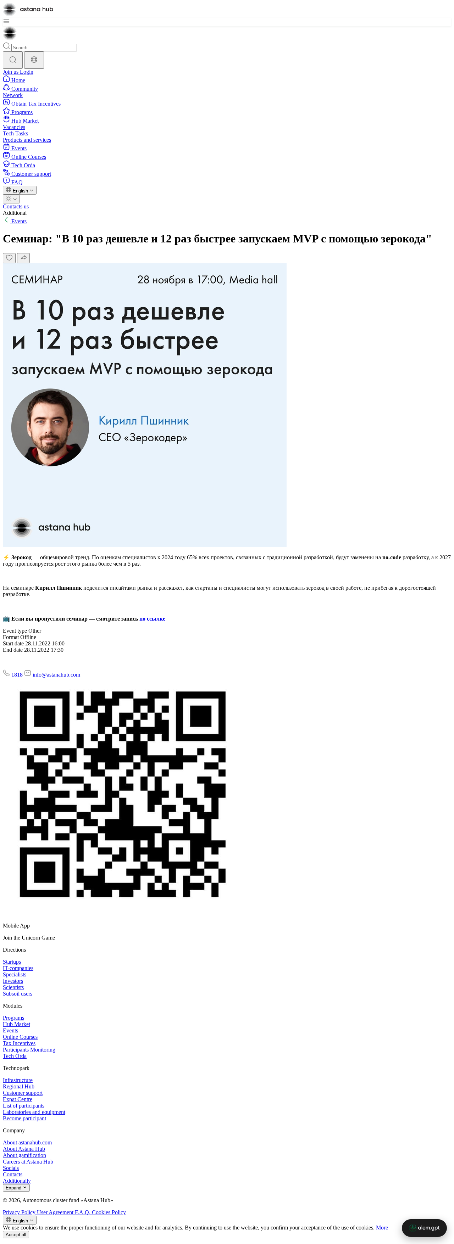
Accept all (16, 1234)
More (382, 1228)
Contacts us (16, 206)
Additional (15, 213)
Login (26, 72)
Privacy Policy (20, 1212)
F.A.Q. (83, 1212)
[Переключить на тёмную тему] (11, 199)
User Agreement (56, 1212)
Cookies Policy (109, 1212)
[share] (23, 258)
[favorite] (9, 258)
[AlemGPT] (424, 1228)
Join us (11, 72)
